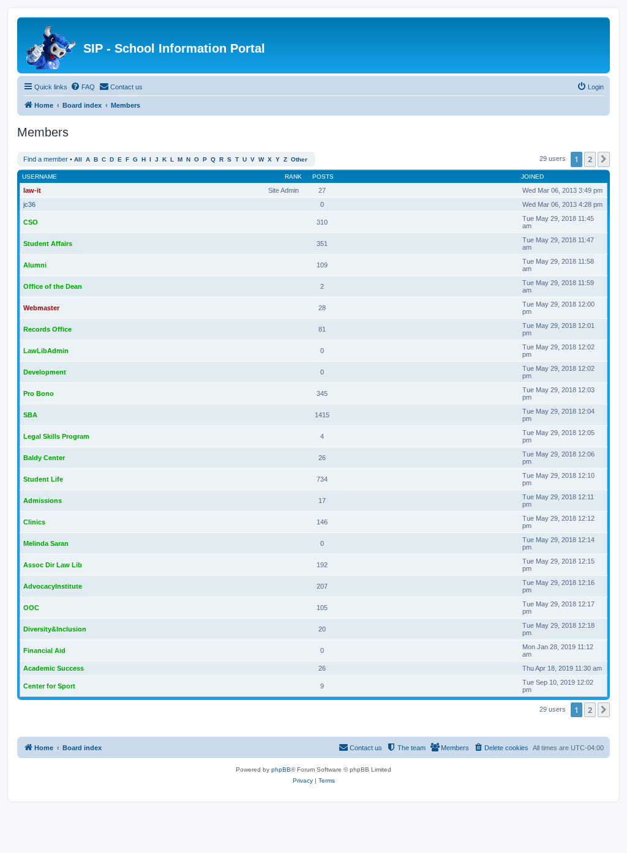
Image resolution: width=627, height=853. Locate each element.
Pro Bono (38, 393)
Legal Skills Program (56, 436)
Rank (293, 176)
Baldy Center (44, 457)
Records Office (47, 329)
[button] (604, 159)
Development (44, 372)
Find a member (45, 159)
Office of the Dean (52, 286)
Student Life (43, 479)
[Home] (51, 45)
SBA (30, 415)
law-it (32, 190)
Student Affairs (47, 243)
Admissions (42, 500)
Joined (532, 176)
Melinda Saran (46, 543)
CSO (30, 222)
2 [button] (590, 159)
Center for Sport (49, 686)
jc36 (29, 204)
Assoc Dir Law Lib (52, 564)
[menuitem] (82, 87)
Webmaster (41, 307)
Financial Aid (44, 650)
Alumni (35, 265)
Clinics (34, 522)
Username (39, 176)
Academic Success (53, 668)
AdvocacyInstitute (52, 586)
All (78, 159)
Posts (323, 176)
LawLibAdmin (46, 350)
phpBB (281, 769)
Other (299, 159)
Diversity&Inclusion (54, 629)
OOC (31, 607)
